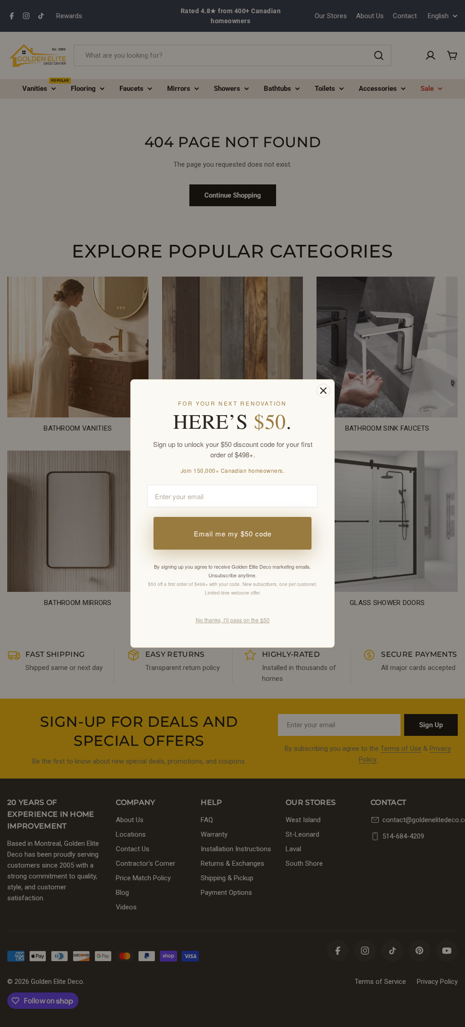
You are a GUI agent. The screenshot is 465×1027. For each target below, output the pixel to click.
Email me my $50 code (233, 533)
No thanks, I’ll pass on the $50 (233, 620)
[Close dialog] (323, 390)
